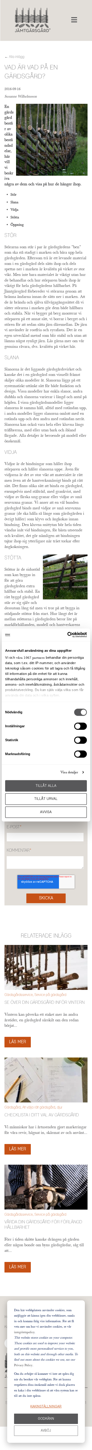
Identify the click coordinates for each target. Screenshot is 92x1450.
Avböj (46, 1430)
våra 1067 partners (30, 657)
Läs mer (17, 1042)
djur (59, 1107)
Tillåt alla (46, 785)
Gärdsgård (12, 1107)
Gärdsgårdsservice (18, 995)
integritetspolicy (24, 1332)
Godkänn (46, 1418)
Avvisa (46, 812)
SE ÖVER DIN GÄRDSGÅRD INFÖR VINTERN (44, 1002)
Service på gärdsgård (50, 995)
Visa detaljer (69, 772)
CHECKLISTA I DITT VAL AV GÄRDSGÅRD (41, 1115)
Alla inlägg (16, 57)
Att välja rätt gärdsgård (38, 1107)
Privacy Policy (23, 1365)
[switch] (80, 726)
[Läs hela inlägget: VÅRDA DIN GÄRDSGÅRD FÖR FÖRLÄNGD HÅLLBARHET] (46, 1187)
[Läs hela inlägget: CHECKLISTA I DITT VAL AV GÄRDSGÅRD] (46, 1080)
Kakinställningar (46, 1406)
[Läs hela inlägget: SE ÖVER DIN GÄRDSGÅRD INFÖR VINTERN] (46, 967)
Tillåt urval (46, 799)
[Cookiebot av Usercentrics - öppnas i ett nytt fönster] (67, 635)
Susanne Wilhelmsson (20, 96)
